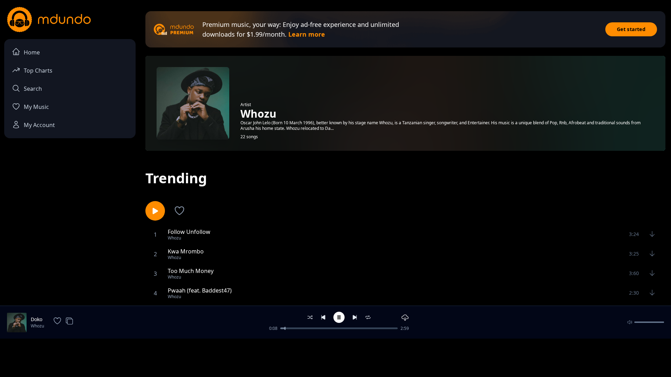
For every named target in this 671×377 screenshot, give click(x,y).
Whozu (37, 326)
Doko (36, 319)
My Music (36, 107)
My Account (39, 125)
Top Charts (38, 70)
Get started (631, 29)
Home (32, 52)
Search (33, 89)
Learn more (306, 34)
